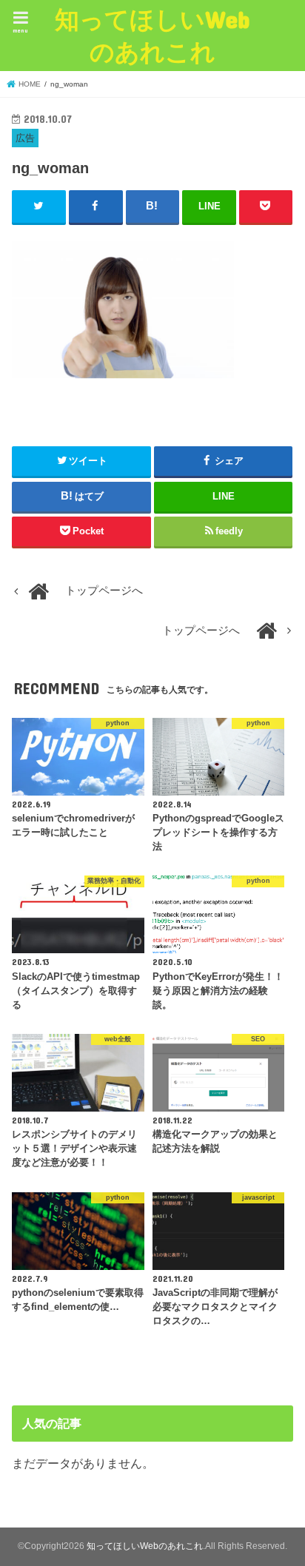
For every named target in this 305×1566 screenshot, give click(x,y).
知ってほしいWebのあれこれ (152, 35)
